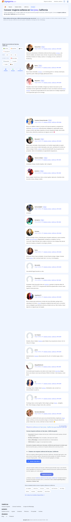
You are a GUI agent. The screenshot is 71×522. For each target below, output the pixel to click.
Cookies (40, 511)
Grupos (13, 70)
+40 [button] (7, 55)
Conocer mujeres (6, 506)
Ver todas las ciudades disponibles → (35, 495)
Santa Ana (35, 488)
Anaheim (33, 491)
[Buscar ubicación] (64, 1)
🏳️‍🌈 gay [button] (11, 64)
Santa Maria (47, 491)
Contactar (19, 511)
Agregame (10, 2)
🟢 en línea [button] (5, 48)
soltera (39, 149)
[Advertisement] (35, 32)
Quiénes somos (5, 511)
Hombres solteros (58, 1)
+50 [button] (11, 55)
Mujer (55, 403)
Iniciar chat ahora (34, 461)
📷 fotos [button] (20, 48)
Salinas (27, 491)
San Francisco (54, 488)
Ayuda (13, 511)
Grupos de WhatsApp (28, 506)
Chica (39, 303)
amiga (31, 258)
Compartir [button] (20, 70)
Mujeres (40, 341)
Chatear (6, 70)
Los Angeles (28, 488)
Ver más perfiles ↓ (63, 426)
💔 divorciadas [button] (14, 58)
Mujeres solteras (48, 1)
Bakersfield (40, 491)
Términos (26, 511)
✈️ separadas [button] (6, 61)
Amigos (58, 53)
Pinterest (11, 516)
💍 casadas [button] (14, 61)
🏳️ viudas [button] (5, 64)
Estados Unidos (47, 48)
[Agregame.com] (5, 7)
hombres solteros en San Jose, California (46, 478)
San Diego (62, 488)
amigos (44, 388)
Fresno (47, 488)
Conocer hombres (16, 506)
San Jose (42, 488)
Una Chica (57, 371)
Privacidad (33, 511)
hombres (47, 284)
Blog (3, 516)
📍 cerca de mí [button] (6, 51)
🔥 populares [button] (13, 48)
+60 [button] (15, 55)
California (54, 48)
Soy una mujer (35, 128)
